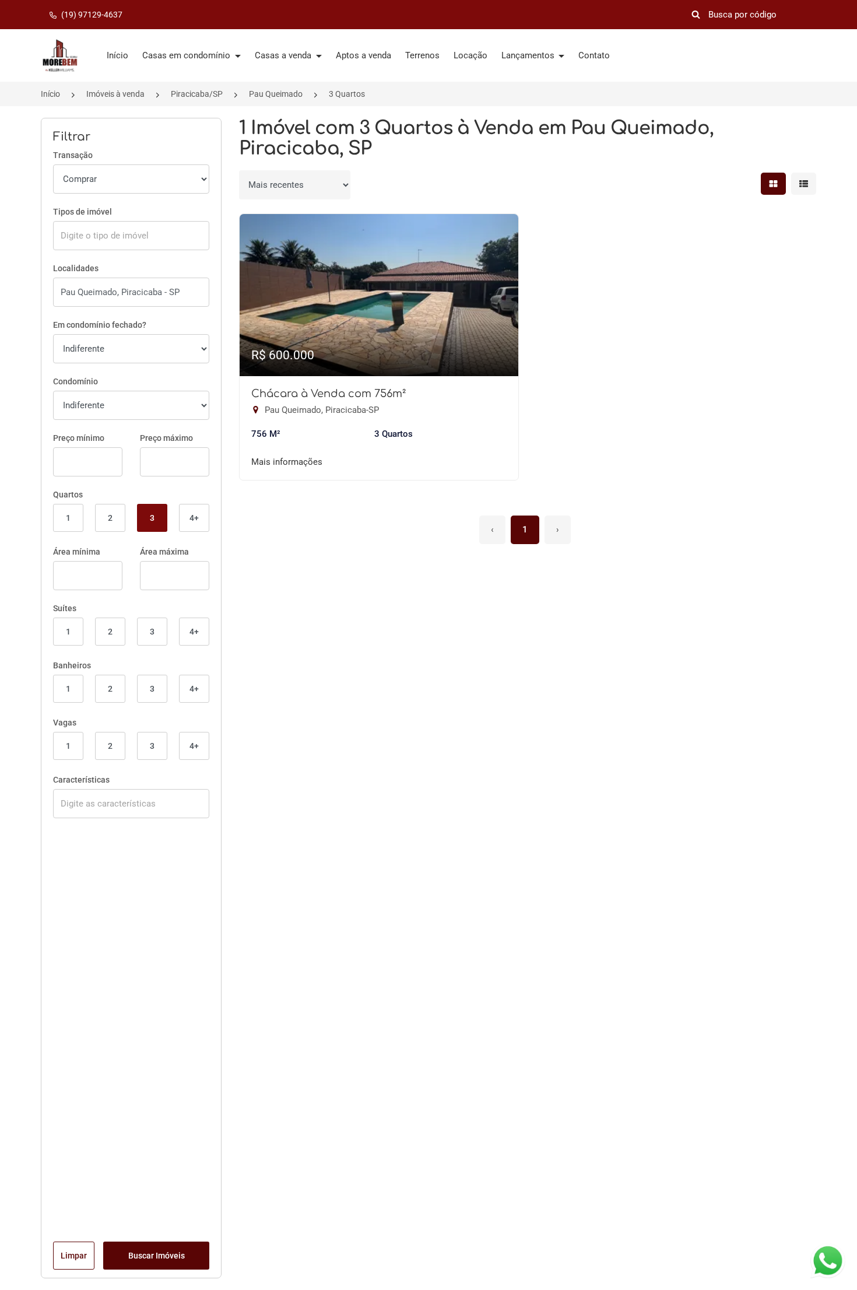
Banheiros (72, 665)
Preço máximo (166, 438)
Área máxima (164, 551)
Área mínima (76, 551)
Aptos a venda (363, 55)
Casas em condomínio (187, 55)
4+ (194, 518)
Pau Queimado (276, 94)
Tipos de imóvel (82, 211)
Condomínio (75, 381)
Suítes (64, 608)
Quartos (68, 494)
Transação (73, 155)
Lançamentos (529, 55)
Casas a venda (284, 55)
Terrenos (422, 55)
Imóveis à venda (115, 94)
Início (117, 55)
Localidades (76, 268)
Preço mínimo (78, 438)
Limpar (74, 1255)
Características (81, 779)
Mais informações (286, 462)
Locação (470, 55)
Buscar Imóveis (156, 1255)
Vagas (64, 722)
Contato (594, 55)
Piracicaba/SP (197, 94)
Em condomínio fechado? (99, 324)
